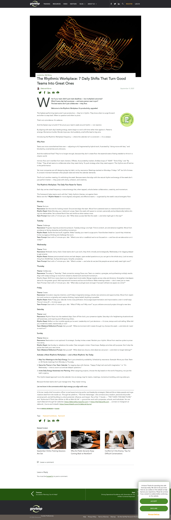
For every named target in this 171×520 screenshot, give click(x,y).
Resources (57, 4)
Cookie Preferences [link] (47, 516)
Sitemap (113, 517)
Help (84, 517)
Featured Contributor (50, 416)
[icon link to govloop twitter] (40, 92)
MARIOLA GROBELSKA (47, 408)
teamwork (61, 416)
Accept (154, 501)
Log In (137, 4)
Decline (153, 508)
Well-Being (48, 75)
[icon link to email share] (53, 92)
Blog (81, 4)
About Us (91, 4)
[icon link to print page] (57, 92)
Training (47, 4)
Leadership (40, 75)
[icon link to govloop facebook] (44, 92)
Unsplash (57, 408)
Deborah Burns (45, 88)
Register (129, 4)
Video (65, 4)
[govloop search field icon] (123, 4)
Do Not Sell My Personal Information (129, 517)
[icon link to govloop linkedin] (49, 92)
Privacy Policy (92, 517)
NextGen (73, 4)
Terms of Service (103, 517)
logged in (49, 476)
